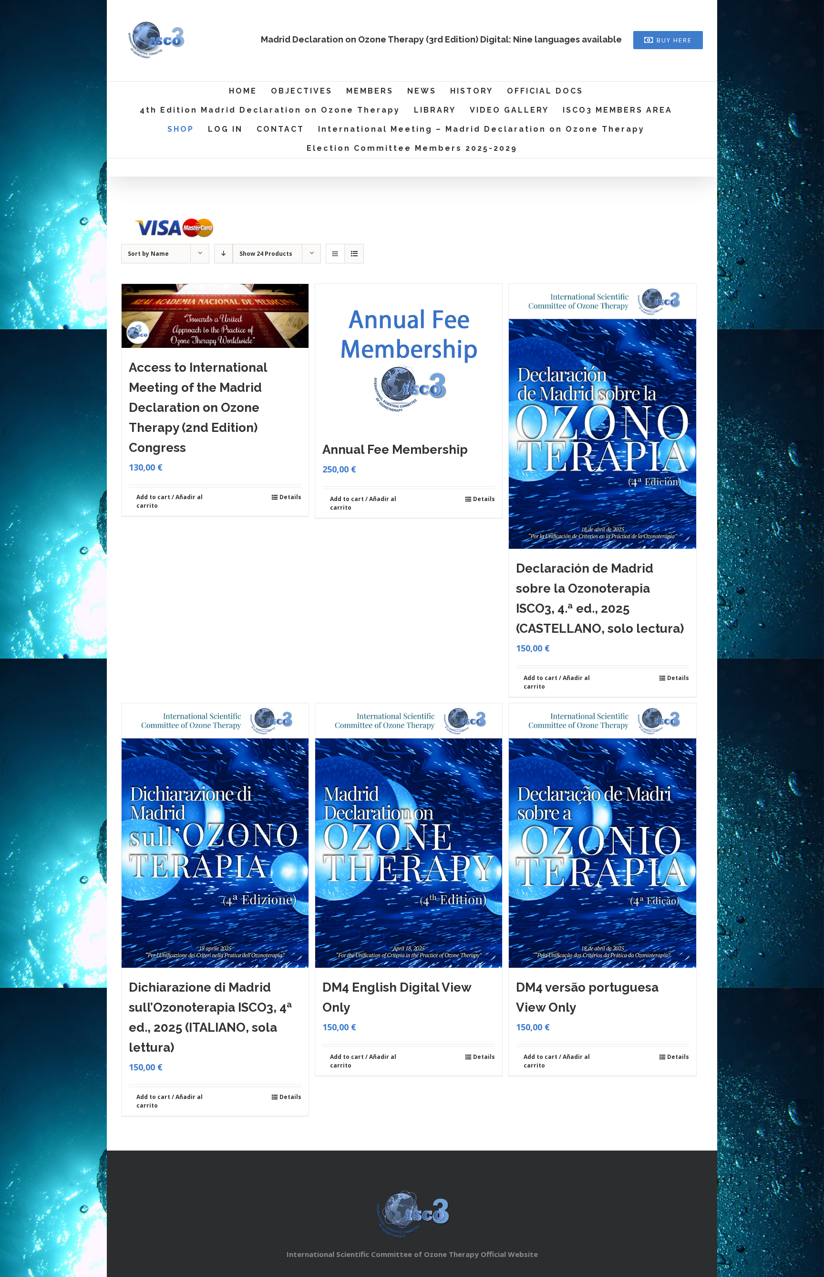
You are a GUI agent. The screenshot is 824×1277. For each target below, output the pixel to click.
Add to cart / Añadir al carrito (169, 501)
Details (290, 497)
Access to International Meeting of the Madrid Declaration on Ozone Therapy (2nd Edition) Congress (198, 407)
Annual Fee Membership (395, 449)
